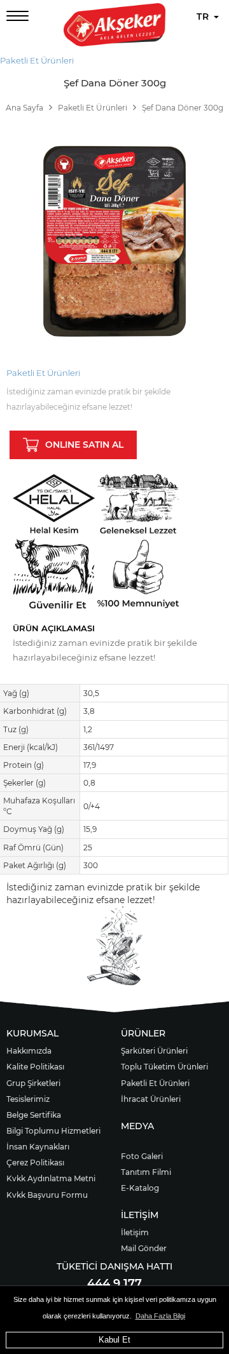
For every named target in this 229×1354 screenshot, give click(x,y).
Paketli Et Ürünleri (37, 60)
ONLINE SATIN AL (84, 444)
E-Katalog (140, 1188)
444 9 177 (114, 1283)
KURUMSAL (32, 1033)
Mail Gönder (144, 1248)
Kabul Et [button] (114, 1339)
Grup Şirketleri (33, 1083)
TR (204, 16)
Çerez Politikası (35, 1162)
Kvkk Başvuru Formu (47, 1195)
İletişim (135, 1232)
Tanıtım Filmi (146, 1172)
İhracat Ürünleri (151, 1099)
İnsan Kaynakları (37, 1146)
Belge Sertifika (33, 1115)
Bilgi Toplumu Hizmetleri (53, 1131)
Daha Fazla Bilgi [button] (160, 1316)
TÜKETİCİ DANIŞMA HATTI (114, 1266)
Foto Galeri (142, 1156)
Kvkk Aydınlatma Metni (50, 1178)
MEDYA (137, 1126)
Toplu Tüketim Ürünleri (164, 1066)
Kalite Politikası (35, 1066)
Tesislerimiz (28, 1099)
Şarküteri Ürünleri (154, 1051)
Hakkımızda (29, 1051)
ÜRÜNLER (143, 1033)
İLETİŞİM (139, 1215)
